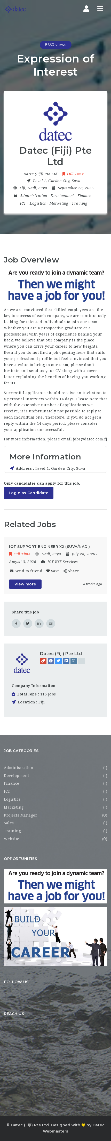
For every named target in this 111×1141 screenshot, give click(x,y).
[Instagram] (73, 661)
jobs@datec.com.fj (90, 439)
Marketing (59, 203)
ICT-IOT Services (62, 562)
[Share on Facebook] (16, 623)
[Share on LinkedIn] (39, 623)
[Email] (81, 661)
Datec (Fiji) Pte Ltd (61, 653)
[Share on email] (50, 623)
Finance (84, 196)
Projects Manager (20, 815)
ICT (23, 203)
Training (79, 203)
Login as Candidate (29, 493)
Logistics (38, 203)
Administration (33, 196)
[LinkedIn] (66, 661)
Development (62, 196)
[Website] (43, 661)
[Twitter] (58, 661)
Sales (9, 823)
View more (25, 584)
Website (11, 839)
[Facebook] (51, 661)
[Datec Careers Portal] (15, 9)
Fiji (41, 702)
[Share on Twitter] (27, 623)
